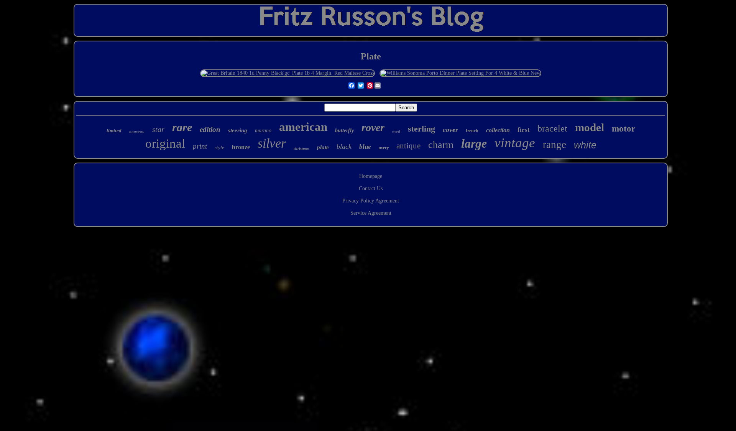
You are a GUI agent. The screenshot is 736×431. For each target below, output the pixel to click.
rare (182, 127)
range (554, 144)
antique (408, 145)
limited (114, 130)
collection (498, 130)
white (585, 145)
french (472, 130)
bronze (241, 147)
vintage (515, 142)
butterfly (344, 130)
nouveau (137, 131)
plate (323, 147)
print (200, 146)
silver (272, 143)
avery (384, 147)
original (165, 143)
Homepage (370, 176)
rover (372, 127)
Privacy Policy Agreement (370, 201)
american (303, 126)
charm (440, 144)
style (219, 147)
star (158, 129)
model (589, 127)
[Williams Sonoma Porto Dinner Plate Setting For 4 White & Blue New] (460, 73)
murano (263, 130)
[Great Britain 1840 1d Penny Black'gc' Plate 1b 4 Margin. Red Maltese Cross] (287, 73)
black (344, 146)
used (396, 131)
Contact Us (371, 188)
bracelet (552, 128)
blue (365, 146)
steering (237, 130)
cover (450, 129)
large (474, 143)
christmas (301, 148)
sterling (421, 128)
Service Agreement (370, 213)
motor (623, 128)
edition (210, 129)
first (524, 129)
